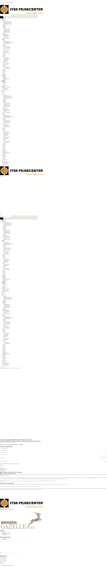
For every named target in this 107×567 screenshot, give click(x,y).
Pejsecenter (4, 81)
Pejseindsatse (5, 227)
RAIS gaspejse (6, 261)
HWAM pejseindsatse (7, 43)
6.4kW (11, 463)
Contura (4, 69)
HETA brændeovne (6, 50)
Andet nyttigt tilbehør (7, 38)
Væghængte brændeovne (7, 22)
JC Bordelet (4, 65)
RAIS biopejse (6, 262)
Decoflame (4, 74)
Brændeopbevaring (6, 36)
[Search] (1, 17)
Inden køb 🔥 (4, 18)
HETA (3, 49)
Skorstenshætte (5, 88)
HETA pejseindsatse (7, 52)
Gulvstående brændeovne (7, 21)
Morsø (4, 263)
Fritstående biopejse (7, 103)
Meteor (4, 53)
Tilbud (4, 84)
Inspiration (3, 80)
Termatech (4, 45)
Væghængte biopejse (7, 32)
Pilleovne (4, 226)
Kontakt (3, 90)
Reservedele (5, 79)
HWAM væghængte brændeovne (8, 42)
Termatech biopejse (7, 46)
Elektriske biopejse (6, 104)
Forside (1, 368)
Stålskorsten (5, 77)
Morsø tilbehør (6, 138)
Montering (4, 76)
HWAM (4, 40)
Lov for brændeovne (6, 89)
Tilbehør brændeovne (6, 35)
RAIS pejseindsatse (6, 260)
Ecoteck (4, 73)
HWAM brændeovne (7, 41)
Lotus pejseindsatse (7, 68)
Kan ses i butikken (14, 463)
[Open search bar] (0, 214)
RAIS (3, 56)
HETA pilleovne (6, 51)
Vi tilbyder (3, 75)
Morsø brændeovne (7, 137)
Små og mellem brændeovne (8, 225)
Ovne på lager (5, 82)
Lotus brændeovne (6, 67)
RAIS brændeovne (6, 57)
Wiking (4, 44)
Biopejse (4, 229)
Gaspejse (4, 228)
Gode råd (3, 86)
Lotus (3, 66)
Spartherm (4, 55)
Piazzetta (4, 71)
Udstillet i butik (5, 85)
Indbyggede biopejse (7, 31)
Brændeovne (5, 20)
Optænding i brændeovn (6, 87)
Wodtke (4, 70)
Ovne (3, 19)
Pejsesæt (5, 37)
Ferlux (4, 72)
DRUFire (4, 54)
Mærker (3, 39)
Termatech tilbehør (6, 48)
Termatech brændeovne (7, 47)
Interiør (4, 83)
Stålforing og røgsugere (6, 78)
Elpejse (4, 33)
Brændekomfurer (5, 34)
